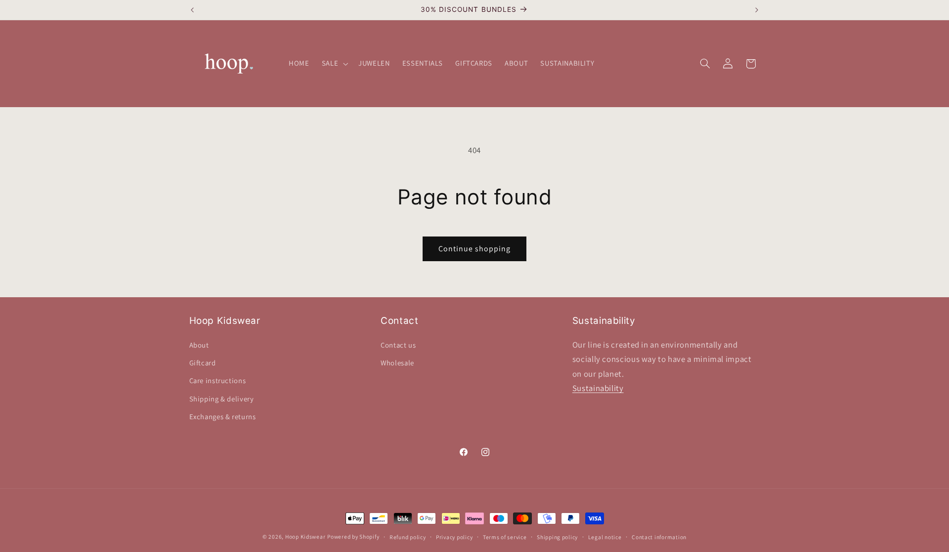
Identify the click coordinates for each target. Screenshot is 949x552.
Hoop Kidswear (305, 536)
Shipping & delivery (221, 398)
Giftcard (202, 362)
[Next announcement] (757, 10)
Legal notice (605, 537)
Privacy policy (454, 537)
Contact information (659, 537)
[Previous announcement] (192, 10)
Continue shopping (474, 248)
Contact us (398, 345)
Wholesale (397, 362)
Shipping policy (557, 537)
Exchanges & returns (222, 416)
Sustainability (598, 388)
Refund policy (407, 537)
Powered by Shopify (353, 536)
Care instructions (217, 380)
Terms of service (505, 537)
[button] (333, 64)
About (199, 345)
